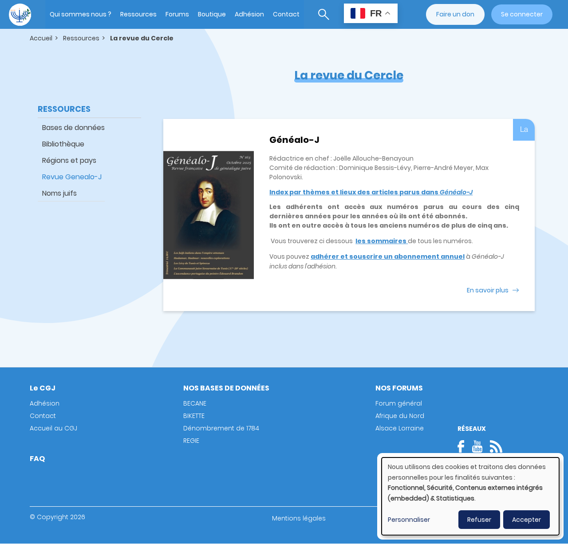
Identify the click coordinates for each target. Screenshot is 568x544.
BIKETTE (194, 415)
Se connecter (522, 14)
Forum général (398, 403)
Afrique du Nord (399, 415)
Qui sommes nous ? (80, 14)
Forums (177, 14)
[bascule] (323, 14)
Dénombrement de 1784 (221, 428)
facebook (464, 446)
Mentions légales (299, 518)
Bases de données (73, 127)
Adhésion (249, 14)
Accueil (41, 38)
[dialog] (470, 496)
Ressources (138, 14)
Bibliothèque (63, 144)
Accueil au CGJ (53, 428)
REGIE (191, 440)
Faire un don (455, 14)
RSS (496, 446)
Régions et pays (69, 160)
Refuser (479, 519)
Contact (286, 14)
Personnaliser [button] (409, 519)
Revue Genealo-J (72, 177)
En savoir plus (488, 290)
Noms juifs (59, 193)
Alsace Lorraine (399, 428)
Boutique (212, 14)
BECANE (194, 403)
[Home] (20, 15)
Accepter (526, 519)
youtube (477, 446)
